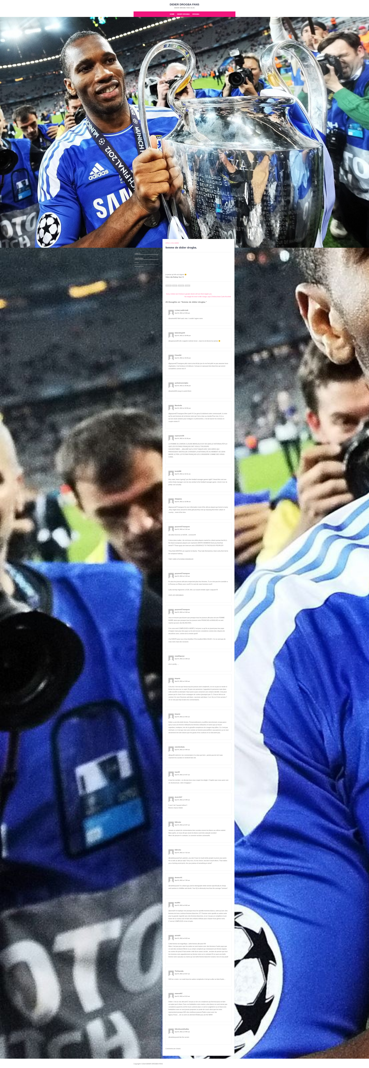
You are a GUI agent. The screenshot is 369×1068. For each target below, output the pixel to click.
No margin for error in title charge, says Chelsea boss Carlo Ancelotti (207, 296)
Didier (175, 285)
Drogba (195, 14)
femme (187, 285)
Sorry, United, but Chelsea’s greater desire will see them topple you (189, 294)
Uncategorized (139, 266)
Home (172, 14)
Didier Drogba (183, 14)
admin (176, 243)
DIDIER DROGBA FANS (184, 4)
